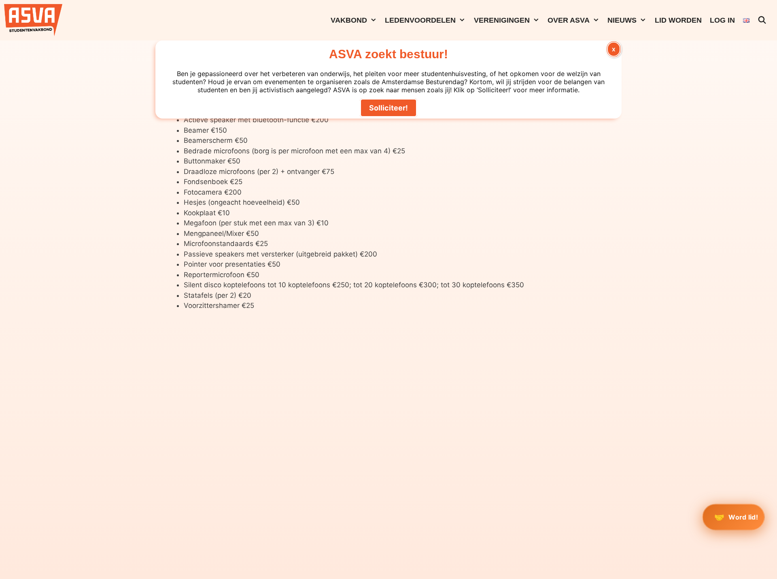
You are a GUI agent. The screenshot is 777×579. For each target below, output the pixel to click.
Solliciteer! (388, 108)
